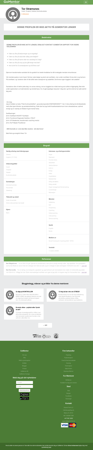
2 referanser (25, 14)
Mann (7, 213)
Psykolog (68, 355)
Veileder (8, 172)
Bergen (68, 393)
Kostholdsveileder (11, 175)
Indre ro (51, 168)
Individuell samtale (11, 185)
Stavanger (69, 398)
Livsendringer (52, 190)
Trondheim (68, 396)
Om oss (24, 355)
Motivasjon (52, 192)
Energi (50, 171)
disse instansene (73, 445)
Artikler (24, 363)
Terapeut (8, 169)
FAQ (24, 357)
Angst (50, 154)
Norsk (50, 231)
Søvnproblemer (53, 165)
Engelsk (51, 228)
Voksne (8, 154)
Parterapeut (68, 366)
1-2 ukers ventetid (54, 251)
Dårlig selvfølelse (53, 181)
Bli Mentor (68, 380)
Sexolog (68, 363)
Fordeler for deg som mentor (68, 382)
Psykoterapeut (68, 357)
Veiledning (9, 190)
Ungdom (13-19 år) (11, 157)
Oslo (68, 390)
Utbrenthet (52, 162)
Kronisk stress (53, 160)
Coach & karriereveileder (69, 360)
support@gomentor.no (68, 421)
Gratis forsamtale (11, 200)
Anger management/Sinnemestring (59, 187)
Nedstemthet (52, 179)
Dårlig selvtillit (52, 184)
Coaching (51, 210)
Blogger (24, 366)
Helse (50, 173)
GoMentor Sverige (24, 374)
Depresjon (52, 157)
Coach (8, 167)
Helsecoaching (53, 213)
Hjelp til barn (68, 368)
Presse (25, 368)
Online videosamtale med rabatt (15, 203)
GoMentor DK (24, 371)
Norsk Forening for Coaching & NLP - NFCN (61, 241)
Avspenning (52, 207)
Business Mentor (68, 371)
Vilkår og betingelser (24, 360)
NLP (50, 205)
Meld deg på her (24, 390)
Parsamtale (9, 187)
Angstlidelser (52, 176)
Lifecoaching (52, 216)
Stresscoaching (53, 218)
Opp (45, 325)
